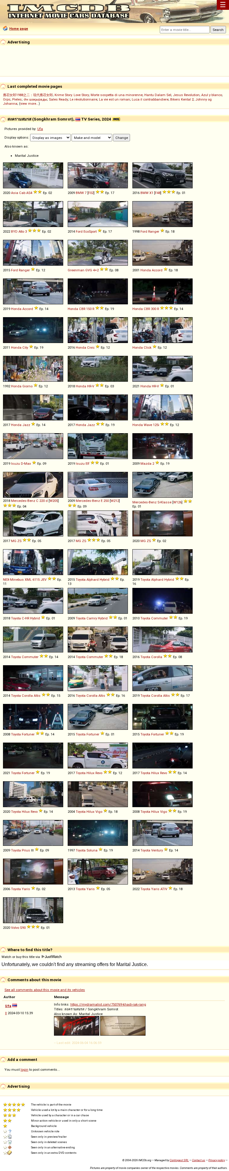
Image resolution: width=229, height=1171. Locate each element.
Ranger (153, 231)
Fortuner (28, 734)
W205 (53, 501)
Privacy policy (216, 1160)
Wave (148, 425)
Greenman (76, 270)
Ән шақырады (35, 99)
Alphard (92, 579)
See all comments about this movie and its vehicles (44, 990)
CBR (82, 309)
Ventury (157, 850)
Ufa (40, 129)
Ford (79, 231)
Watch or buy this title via (21, 957)
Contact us (198, 1160)
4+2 (96, 270)
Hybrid (104, 579)
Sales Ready (58, 99)
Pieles (17, 99)
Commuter (159, 618)
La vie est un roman (114, 99)
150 (89, 309)
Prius (26, 850)
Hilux (90, 773)
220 (42, 501)
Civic (91, 347)
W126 (177, 502)
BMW (80, 193)
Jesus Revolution (186, 95)
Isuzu (15, 463)
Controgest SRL (179, 1160)
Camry (91, 618)
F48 (157, 193)
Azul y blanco (211, 95)
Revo (98, 773)
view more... (29, 103)
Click (147, 347)
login (24, 1069)
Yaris (26, 889)
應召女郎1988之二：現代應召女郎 (28, 95)
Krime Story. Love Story (72, 95)
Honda (145, 270)
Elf (87, 463)
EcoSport (90, 231)
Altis (37, 695)
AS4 (29, 193)
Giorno (27, 386)
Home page (18, 28)
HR (89, 386)
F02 (91, 193)
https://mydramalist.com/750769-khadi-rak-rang (108, 1004)
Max (27, 463)
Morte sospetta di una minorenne (117, 95)
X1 (151, 193)
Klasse (165, 502)
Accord (157, 270)
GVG (88, 270)
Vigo (98, 812)
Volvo (15, 928)
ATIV (163, 889)
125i (156, 425)
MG (13, 541)
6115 (36, 579)
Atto (21, 231)
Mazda (145, 463)
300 (153, 309)
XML (28, 579)
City (25, 347)
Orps (6, 99)
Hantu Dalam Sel (157, 95)
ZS (19, 541)
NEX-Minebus (13, 579)
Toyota (81, 579)
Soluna (92, 850)
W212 (115, 501)
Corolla (156, 657)
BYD (14, 231)
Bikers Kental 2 (182, 99)
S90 (23, 928)
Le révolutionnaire (83, 99)
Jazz (26, 425)
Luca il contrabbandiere (150, 99)
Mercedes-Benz (23, 501)
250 (106, 501)
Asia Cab (18, 193)
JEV (44, 579)
